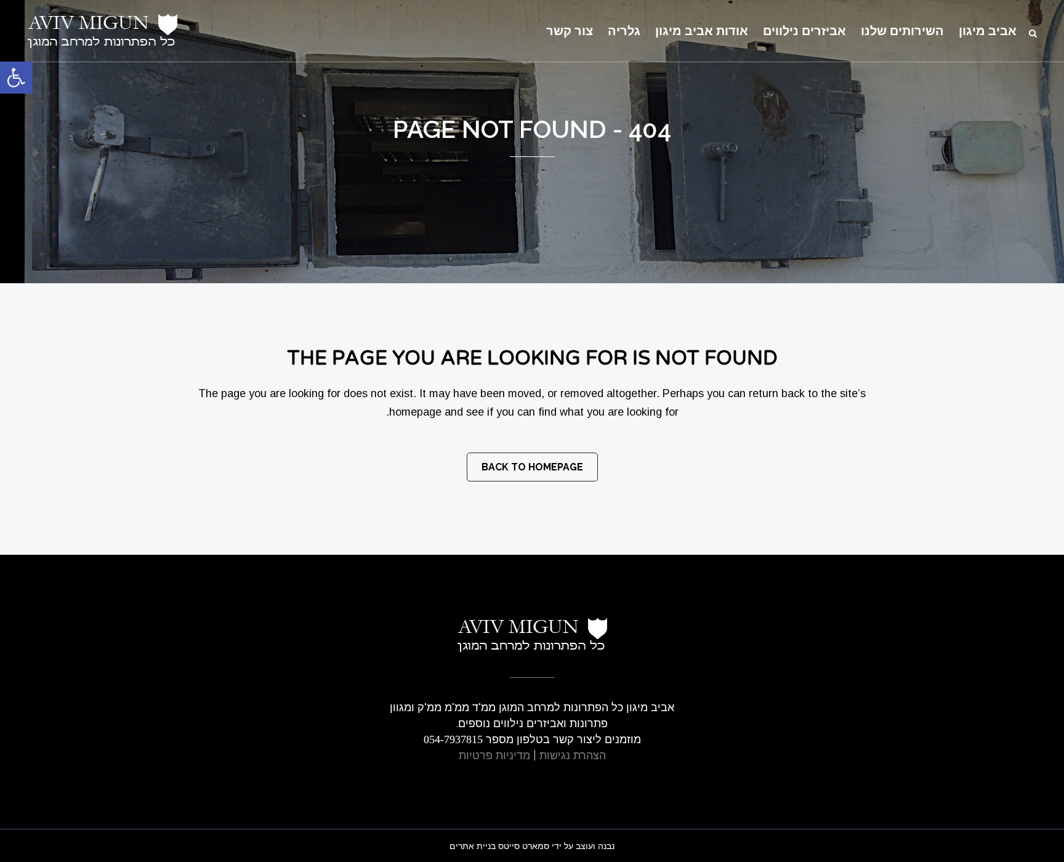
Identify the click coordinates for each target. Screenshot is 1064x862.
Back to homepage (532, 467)
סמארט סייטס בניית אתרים (499, 846)
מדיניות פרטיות (494, 755)
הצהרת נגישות (572, 755)
